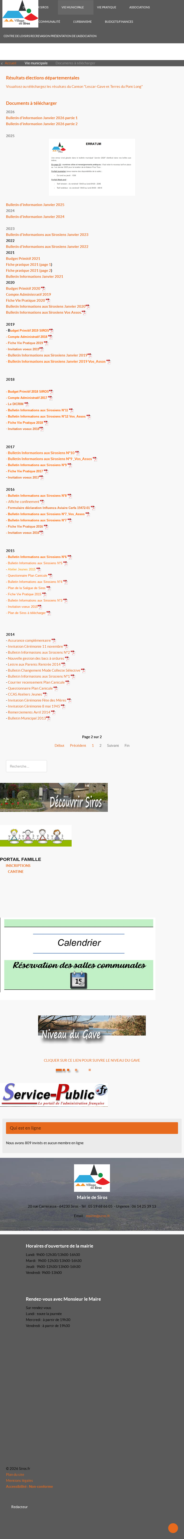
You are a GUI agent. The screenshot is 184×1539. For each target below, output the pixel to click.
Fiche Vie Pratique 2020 (25, 300)
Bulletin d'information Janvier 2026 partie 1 (42, 118)
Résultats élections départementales (42, 77)
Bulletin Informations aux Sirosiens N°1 (39, 676)
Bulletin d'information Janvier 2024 (35, 217)
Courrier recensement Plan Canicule (36, 682)
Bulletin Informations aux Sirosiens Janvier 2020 (46, 306)
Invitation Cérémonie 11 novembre (36, 646)
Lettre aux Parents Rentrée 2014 (34, 664)
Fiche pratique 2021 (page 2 (28, 270)
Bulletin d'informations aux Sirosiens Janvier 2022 (47, 247)
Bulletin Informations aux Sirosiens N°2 (39, 652)
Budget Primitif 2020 (23, 288)
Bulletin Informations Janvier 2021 (34, 276)
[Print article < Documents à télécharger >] (171, 112)
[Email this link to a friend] (176, 86)
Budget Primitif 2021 (23, 258)
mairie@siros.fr (98, 1216)
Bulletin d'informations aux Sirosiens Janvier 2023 (47, 235)
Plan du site (15, 1474)
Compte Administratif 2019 (28, 294)
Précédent (78, 745)
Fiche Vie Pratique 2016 (26, 526)
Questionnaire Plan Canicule (30, 688)
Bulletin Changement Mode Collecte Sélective (44, 670)
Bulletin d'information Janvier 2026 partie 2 (42, 124)
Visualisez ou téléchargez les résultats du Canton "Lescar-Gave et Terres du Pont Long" (74, 86)
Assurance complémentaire (30, 640)
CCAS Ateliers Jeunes (25, 694)
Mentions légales (19, 1480)
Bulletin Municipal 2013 (27, 718)
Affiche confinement (24, 502)
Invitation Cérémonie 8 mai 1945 (34, 706)
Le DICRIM (16, 404)
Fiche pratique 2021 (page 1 (28, 264)
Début (59, 745)
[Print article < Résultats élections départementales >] (171, 86)
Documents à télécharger (31, 103)
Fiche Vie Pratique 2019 (26, 343)
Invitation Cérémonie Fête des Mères (37, 700)
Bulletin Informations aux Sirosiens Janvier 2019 (47, 355)
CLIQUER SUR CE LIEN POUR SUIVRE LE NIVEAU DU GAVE (92, 1060)
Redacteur (19, 1507)
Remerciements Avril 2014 (28, 712)
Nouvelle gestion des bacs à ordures (36, 658)
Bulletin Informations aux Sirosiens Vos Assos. (44, 312)
